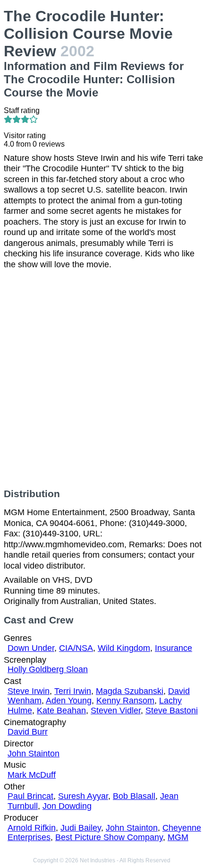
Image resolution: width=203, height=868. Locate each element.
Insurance (173, 648)
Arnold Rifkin (32, 828)
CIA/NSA (76, 648)
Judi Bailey (80, 828)
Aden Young (69, 700)
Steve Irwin (29, 691)
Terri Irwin (72, 691)
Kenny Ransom (125, 700)
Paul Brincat (30, 796)
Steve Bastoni (171, 710)
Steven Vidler (116, 710)
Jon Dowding (67, 806)
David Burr (28, 731)
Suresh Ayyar (83, 796)
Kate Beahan (61, 710)
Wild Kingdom (124, 648)
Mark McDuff (32, 775)
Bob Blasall (134, 796)
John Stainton (33, 753)
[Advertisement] (101, 379)
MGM (178, 837)
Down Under (31, 648)
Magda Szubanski (129, 691)
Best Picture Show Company (109, 837)
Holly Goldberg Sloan (48, 669)
